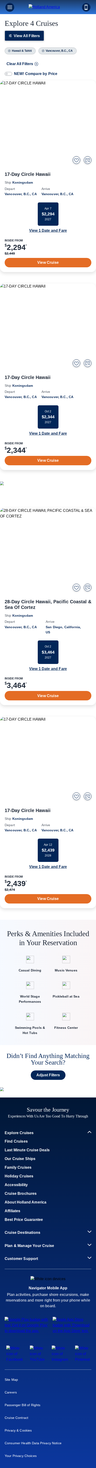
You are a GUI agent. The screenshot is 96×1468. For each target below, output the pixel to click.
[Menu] (10, 7)
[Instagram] (60, 1359)
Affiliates (13, 1211)
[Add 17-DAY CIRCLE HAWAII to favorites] (76, 160)
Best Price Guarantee (24, 1220)
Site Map (11, 1379)
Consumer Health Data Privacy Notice (33, 1443)
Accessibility (16, 1185)
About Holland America (25, 1202)
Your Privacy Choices (21, 1456)
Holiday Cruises (19, 1176)
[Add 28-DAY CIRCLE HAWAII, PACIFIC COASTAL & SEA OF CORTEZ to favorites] (76, 587)
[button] (48, 7)
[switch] (8, 74)
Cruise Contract (16, 1418)
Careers (11, 1392)
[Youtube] (37, 1359)
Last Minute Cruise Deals (27, 1150)
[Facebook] (14, 1359)
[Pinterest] (82, 1359)
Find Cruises (16, 1141)
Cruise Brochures (21, 1194)
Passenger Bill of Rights (22, 1405)
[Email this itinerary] (87, 160)
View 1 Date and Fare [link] (48, 231)
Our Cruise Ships (20, 1159)
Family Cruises (18, 1167)
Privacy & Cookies (18, 1430)
